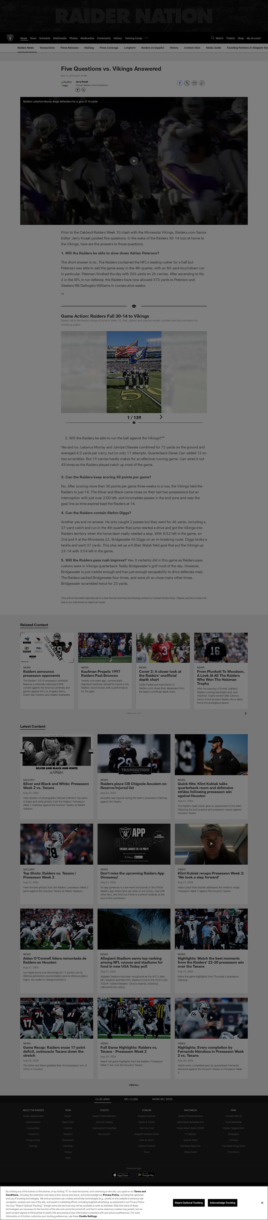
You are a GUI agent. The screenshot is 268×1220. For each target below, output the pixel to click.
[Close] (262, 1203)
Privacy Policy (111, 1194)
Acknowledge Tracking (223, 1202)
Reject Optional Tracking (189, 1202)
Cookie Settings (88, 1216)
